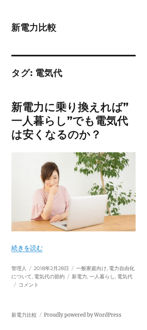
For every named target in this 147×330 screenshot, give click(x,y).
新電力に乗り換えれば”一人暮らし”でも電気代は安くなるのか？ (70, 120)
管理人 (19, 268)
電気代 (124, 276)
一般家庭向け (91, 268)
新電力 (79, 276)
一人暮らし (102, 276)
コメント (28, 284)
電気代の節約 (49, 276)
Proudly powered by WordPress (83, 315)
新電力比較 (33, 27)
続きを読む (27, 248)
